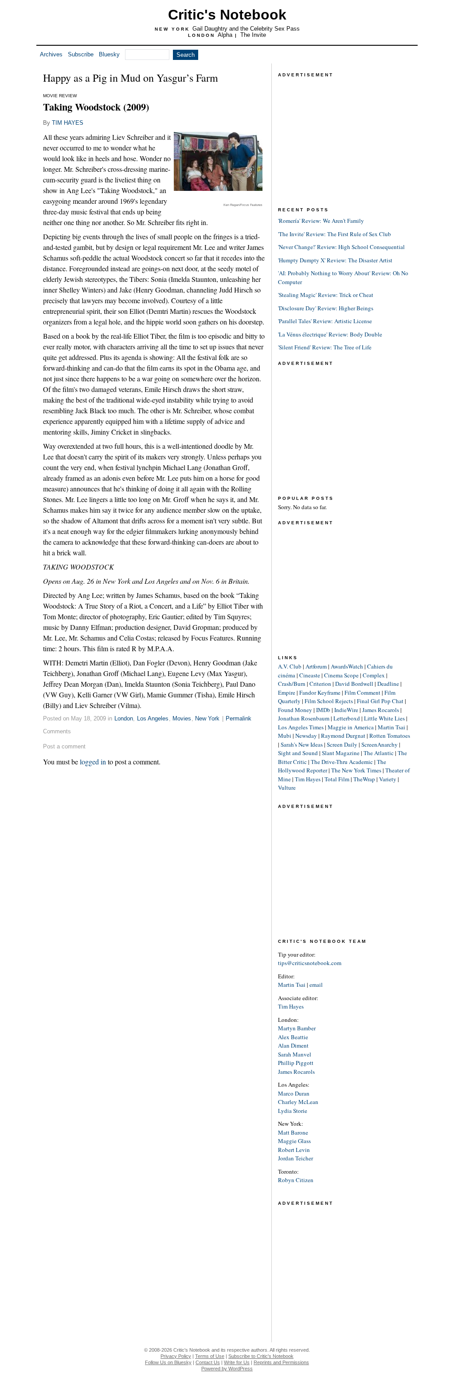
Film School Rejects (329, 701)
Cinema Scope (341, 675)
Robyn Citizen (295, 1180)
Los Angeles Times (301, 727)
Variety (387, 779)
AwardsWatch (347, 666)
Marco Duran (293, 1093)
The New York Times (356, 770)
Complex (374, 675)
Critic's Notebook (227, 15)
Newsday (306, 736)
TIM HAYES (67, 122)
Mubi (284, 736)
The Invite (253, 35)
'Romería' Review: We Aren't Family (321, 221)
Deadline (388, 684)
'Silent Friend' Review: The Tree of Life (325, 347)
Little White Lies (384, 718)
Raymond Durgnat (343, 736)
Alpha (225, 35)
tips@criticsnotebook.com (309, 963)
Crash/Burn (291, 684)
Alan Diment (293, 1045)
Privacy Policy (175, 1356)
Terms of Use (209, 1356)
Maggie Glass (294, 1141)
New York (207, 718)
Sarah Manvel (294, 1054)
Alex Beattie (293, 1037)
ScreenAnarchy (379, 744)
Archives (51, 54)
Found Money (295, 710)
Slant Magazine (341, 753)
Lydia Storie (292, 1111)
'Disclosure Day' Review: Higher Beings (325, 308)
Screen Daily (342, 744)
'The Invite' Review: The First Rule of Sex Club (334, 234)
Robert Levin (294, 1150)
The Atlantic (379, 753)
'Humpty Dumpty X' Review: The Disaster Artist (335, 260)
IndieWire (346, 710)
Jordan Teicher (295, 1158)
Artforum (316, 666)
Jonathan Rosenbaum (303, 718)
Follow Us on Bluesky (168, 1362)
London (123, 718)
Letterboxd (346, 718)
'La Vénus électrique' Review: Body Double (330, 334)
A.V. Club (289, 666)
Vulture (287, 787)
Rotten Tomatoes (389, 736)
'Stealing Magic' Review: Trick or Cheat (325, 295)
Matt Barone (293, 1132)
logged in (93, 761)
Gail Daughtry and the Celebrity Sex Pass (246, 28)
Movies (181, 718)
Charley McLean (298, 1102)
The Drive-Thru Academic (342, 762)
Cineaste (309, 675)
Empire (286, 692)
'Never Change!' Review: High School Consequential (341, 247)
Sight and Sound (298, 753)
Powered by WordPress (227, 1368)
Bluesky (109, 54)
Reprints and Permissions (281, 1362)
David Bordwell (354, 684)
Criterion (320, 684)
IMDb (323, 710)
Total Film (337, 779)
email (316, 985)
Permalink (238, 718)
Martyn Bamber (297, 1028)
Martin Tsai (391, 727)
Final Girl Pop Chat (380, 701)
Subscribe (81, 54)
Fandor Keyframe (319, 692)
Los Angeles (152, 718)
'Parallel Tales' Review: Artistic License (325, 321)
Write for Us (237, 1362)
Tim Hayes (308, 779)
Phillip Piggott (295, 1063)
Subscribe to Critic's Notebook (261, 1356)
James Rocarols (380, 710)
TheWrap (364, 779)
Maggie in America (351, 727)
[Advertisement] (344, 134)
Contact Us (208, 1362)
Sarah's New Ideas (302, 744)
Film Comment (362, 692)
